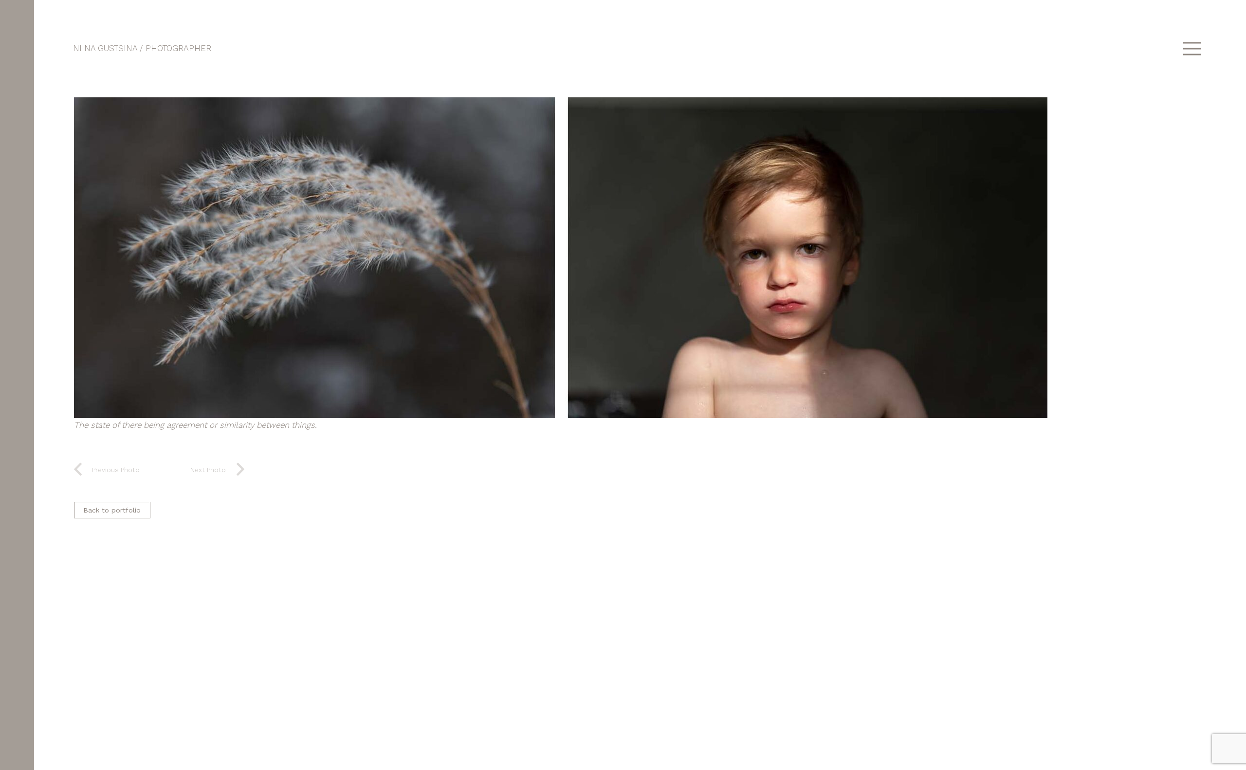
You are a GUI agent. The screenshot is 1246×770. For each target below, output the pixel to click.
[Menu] (1191, 49)
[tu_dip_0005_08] (630, 257)
